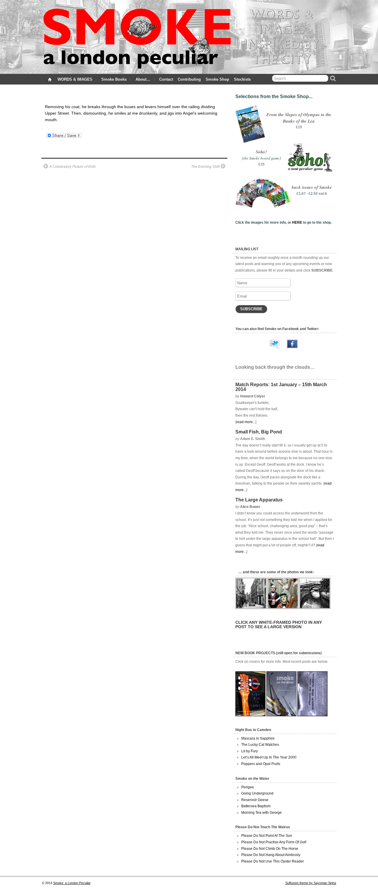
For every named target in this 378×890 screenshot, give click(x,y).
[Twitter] (275, 345)
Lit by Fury (249, 751)
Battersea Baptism (256, 806)
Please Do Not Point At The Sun (266, 836)
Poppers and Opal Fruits (260, 764)
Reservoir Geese (254, 800)
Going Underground (257, 793)
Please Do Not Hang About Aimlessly (270, 855)
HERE (297, 222)
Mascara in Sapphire (258, 738)
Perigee (247, 787)
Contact (166, 79)
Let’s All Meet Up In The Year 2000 (268, 757)
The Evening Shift (205, 167)
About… (143, 79)
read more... (245, 422)
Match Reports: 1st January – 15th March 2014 (281, 387)
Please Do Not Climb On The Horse (269, 849)
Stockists (242, 79)
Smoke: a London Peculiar (72, 883)
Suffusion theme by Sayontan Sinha (310, 883)
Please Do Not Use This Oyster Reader (272, 861)
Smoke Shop (217, 79)
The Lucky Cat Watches (260, 745)
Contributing (189, 79)
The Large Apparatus (259, 499)
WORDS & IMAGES (75, 79)
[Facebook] (292, 345)
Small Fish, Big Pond (258, 431)
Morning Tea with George (261, 813)
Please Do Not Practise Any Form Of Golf (273, 842)
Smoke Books (114, 79)
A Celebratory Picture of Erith (72, 167)
